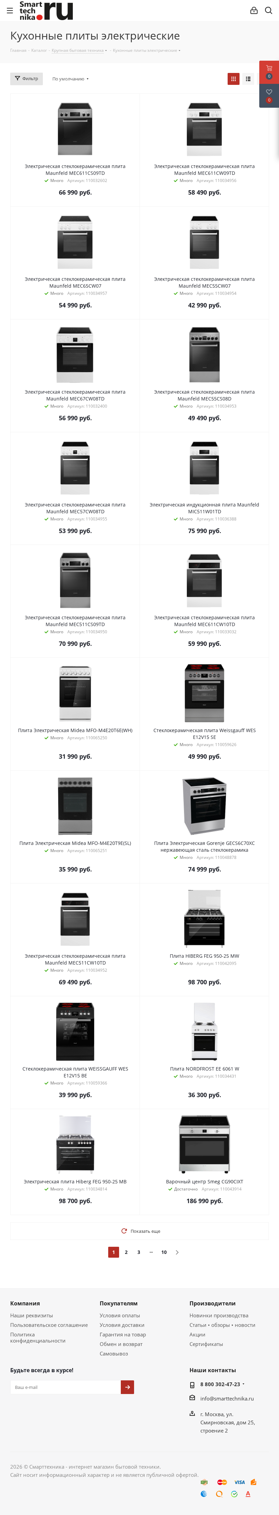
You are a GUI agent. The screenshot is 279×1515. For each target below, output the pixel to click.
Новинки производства (219, 1315)
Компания (25, 1303)
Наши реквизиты (31, 1315)
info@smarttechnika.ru (227, 1398)
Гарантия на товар (123, 1334)
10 (164, 1252)
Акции (198, 1334)
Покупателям (119, 1303)
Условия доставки (122, 1324)
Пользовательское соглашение (49, 1324)
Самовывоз (114, 1353)
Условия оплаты (120, 1315)
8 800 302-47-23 (220, 1384)
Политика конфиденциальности (38, 1337)
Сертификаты (206, 1343)
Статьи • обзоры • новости (223, 1324)
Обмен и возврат (121, 1343)
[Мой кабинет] (254, 10)
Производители (213, 1303)
